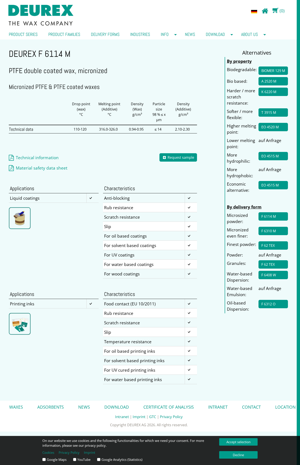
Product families (64, 34)
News (190, 34)
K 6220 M (268, 91)
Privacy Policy (171, 416)
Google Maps (57, 459)
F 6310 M (268, 231)
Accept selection (238, 442)
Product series (23, 34)
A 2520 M (268, 81)
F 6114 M (268, 216)
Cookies (48, 452)
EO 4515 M (270, 156)
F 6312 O (268, 304)
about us (249, 34)
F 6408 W (268, 275)
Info (165, 34)
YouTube (83, 459)
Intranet (218, 407)
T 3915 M (268, 112)
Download (215, 34)
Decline (238, 455)
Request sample (180, 157)
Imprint (139, 416)
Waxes (16, 407)
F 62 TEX (268, 245)
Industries (140, 34)
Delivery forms (105, 34)
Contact (251, 407)
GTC (152, 416)
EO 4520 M (270, 127)
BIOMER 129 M (273, 70)
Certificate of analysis (168, 407)
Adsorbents (50, 407)
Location (285, 407)
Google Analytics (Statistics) (121, 459)
